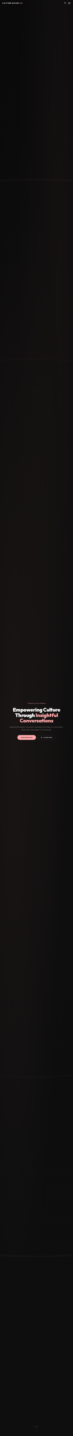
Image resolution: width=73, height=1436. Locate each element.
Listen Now (47, 737)
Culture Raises (12, 3)
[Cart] (65, 3)
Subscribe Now (27, 737)
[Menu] (69, 3)
